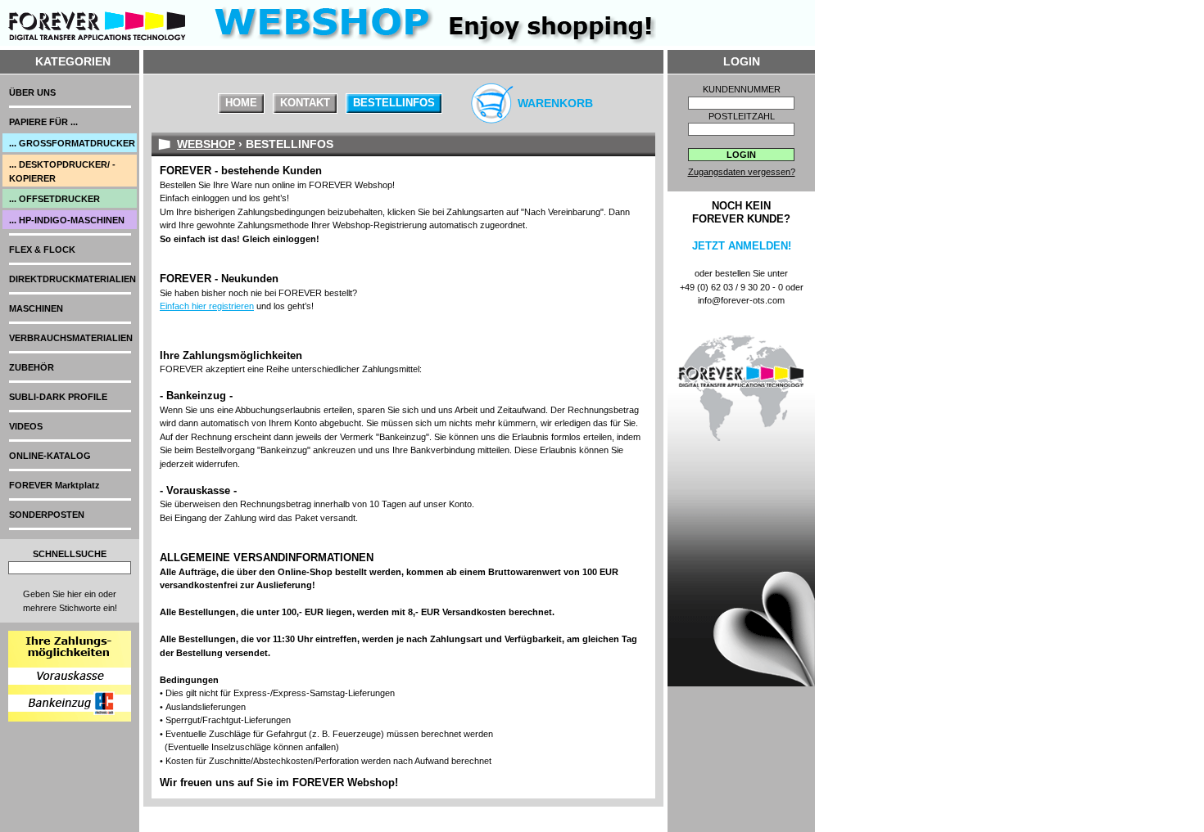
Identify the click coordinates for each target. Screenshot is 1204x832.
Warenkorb (555, 103)
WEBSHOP (206, 144)
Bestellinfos (394, 103)
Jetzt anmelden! (741, 246)
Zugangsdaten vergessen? (741, 172)
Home (241, 103)
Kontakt (305, 103)
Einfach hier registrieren (207, 306)
